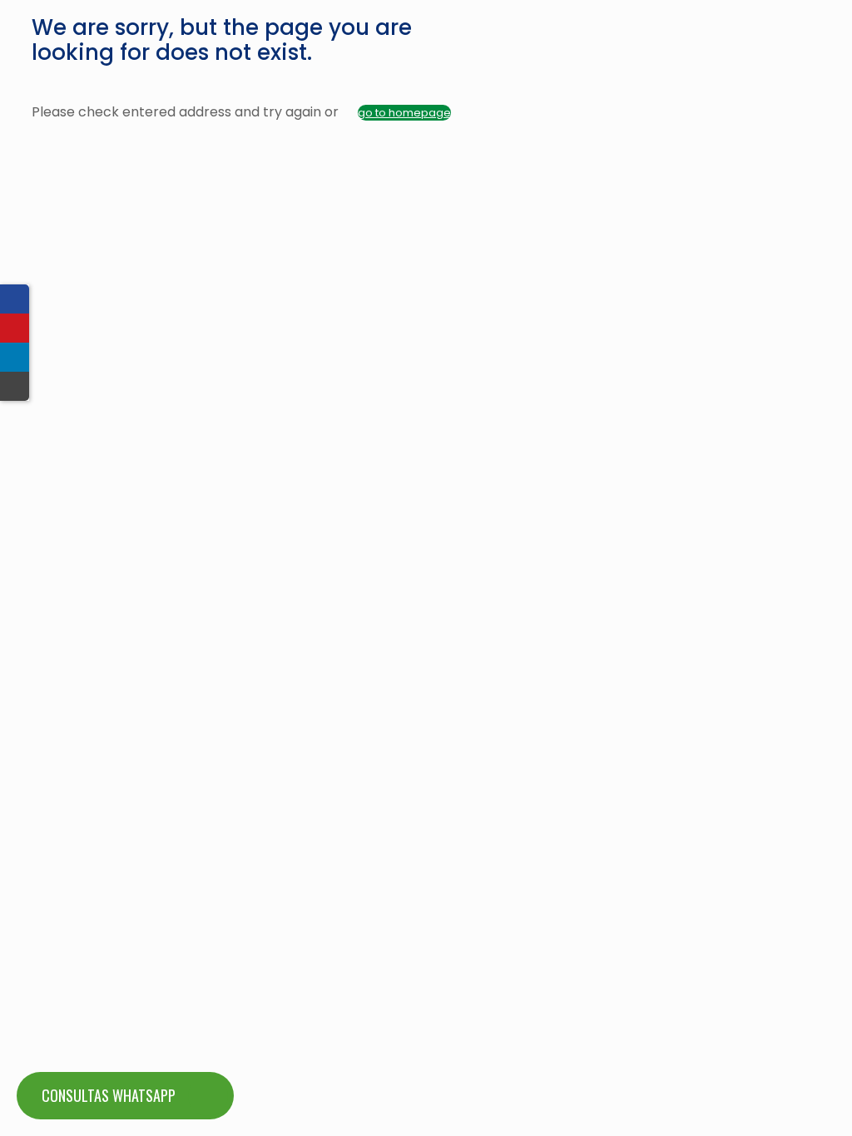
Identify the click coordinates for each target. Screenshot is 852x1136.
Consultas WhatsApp (109, 1095)
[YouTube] (14, 328)
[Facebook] (14, 299)
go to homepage (404, 113)
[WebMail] (14, 386)
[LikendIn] (14, 357)
